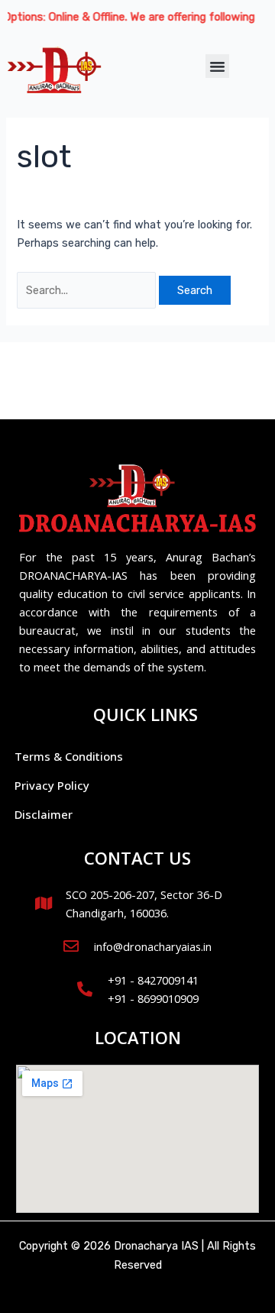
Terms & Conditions (69, 756)
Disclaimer (44, 814)
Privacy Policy (52, 785)
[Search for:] (88, 290)
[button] (217, 66)
